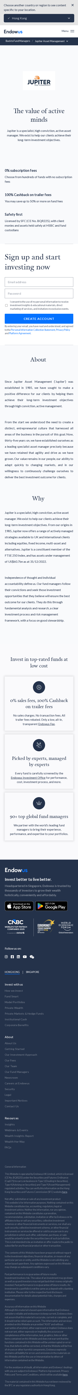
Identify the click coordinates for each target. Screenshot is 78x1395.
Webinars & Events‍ (16, 1130)
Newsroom (11, 1077)
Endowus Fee (46, 724)
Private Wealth (14, 1007)
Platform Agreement (20, 333)
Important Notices (16, 1100)
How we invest (14, 990)
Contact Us (12, 1106)
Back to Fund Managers (18, 41)
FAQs (8, 1147)
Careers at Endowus (17, 1083)
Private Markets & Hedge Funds (24, 1013)
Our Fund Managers (17, 1071)
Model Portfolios (15, 1002)
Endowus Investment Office (28, 777)
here (64, 1192)
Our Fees (10, 1060)
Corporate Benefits (17, 1025)
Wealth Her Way (15, 1141)
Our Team (11, 1066)
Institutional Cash (16, 1019)
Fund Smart (12, 996)
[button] (39, 18)
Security (10, 1089)
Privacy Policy (63, 329)
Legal (8, 1094)
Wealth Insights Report (19, 1135)
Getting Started (15, 1049)
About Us (10, 1043)
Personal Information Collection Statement (33, 329)
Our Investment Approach (21, 1054)
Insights (10, 1124)
